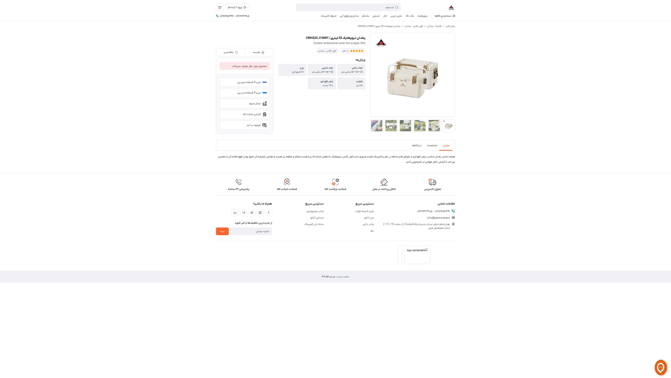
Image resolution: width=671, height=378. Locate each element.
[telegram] (243, 212)
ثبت (222, 231)
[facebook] (268, 212)
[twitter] (251, 212)
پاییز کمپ (450, 26)
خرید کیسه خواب (364, 211)
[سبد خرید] (220, 7)
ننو (372, 230)
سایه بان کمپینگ (314, 224)
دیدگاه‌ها (416, 145)
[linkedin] (235, 212)
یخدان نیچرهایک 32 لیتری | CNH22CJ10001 (379, 26)
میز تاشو (369, 217)
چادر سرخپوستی (315, 211)
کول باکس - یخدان (414, 26)
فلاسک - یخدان (434, 26)
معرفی (446, 145)
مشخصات (432, 145)
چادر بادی (368, 224)
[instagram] (260, 212)
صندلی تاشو (317, 217)
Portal (325, 276)
